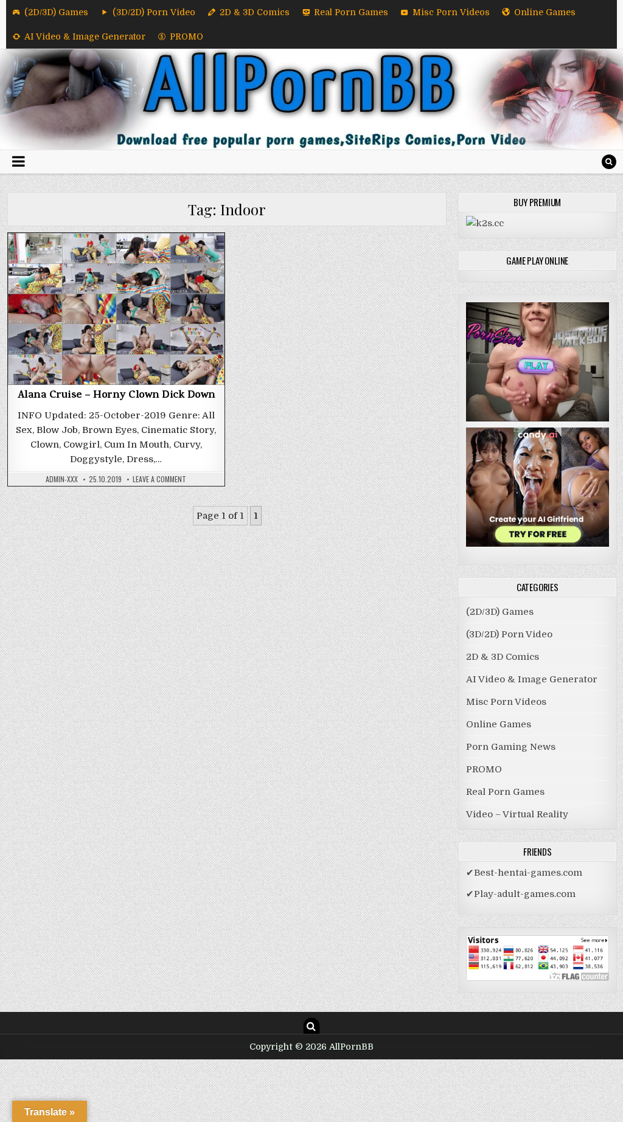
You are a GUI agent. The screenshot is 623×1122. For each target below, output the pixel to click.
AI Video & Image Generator (84, 36)
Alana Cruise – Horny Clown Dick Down (116, 396)
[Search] (609, 161)
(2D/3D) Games (56, 12)
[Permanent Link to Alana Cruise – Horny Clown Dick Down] (116, 309)
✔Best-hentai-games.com (524, 872)
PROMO (186, 36)
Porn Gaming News (510, 746)
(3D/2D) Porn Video (154, 12)
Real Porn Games (351, 12)
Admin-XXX (62, 479)
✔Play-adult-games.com (521, 893)
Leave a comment (159, 479)
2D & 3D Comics (255, 12)
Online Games (545, 12)
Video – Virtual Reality (517, 814)
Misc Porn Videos (451, 12)
